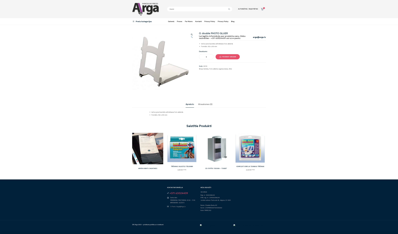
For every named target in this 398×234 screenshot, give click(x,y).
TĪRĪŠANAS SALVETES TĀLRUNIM (182, 166)
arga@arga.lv (259, 37)
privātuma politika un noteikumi (153, 224)
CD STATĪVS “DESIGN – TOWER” (216, 168)
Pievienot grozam (229, 57)
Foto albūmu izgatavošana (218, 69)
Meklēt (229, 9)
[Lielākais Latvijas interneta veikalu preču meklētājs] (249, 228)
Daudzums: (203, 51)
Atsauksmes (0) (205, 104)
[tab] (190, 104)
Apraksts (190, 104)
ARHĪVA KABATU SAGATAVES (147, 168)
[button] (192, 36)
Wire (230, 69)
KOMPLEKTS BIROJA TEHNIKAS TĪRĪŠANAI (250, 166)
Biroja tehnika (203, 69)
